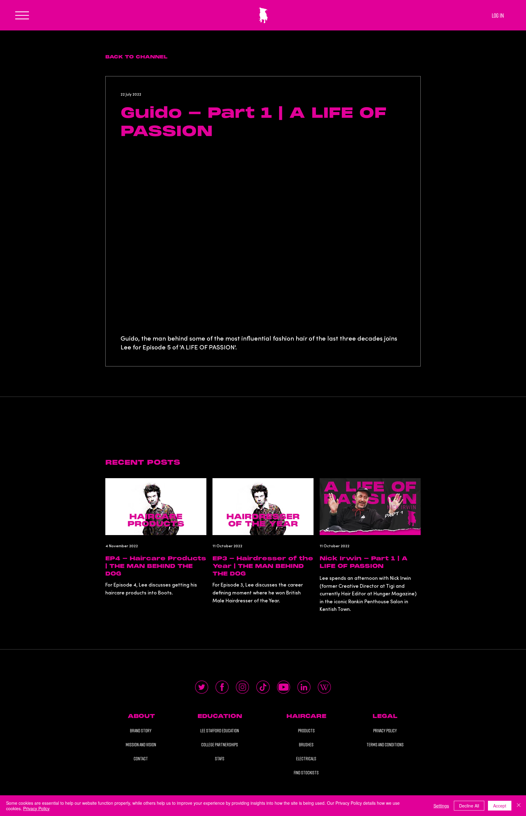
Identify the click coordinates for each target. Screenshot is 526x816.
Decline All (469, 806)
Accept (499, 806)
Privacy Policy (36, 808)
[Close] (518, 805)
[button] (141, 716)
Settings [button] (441, 806)
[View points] (193, 6)
